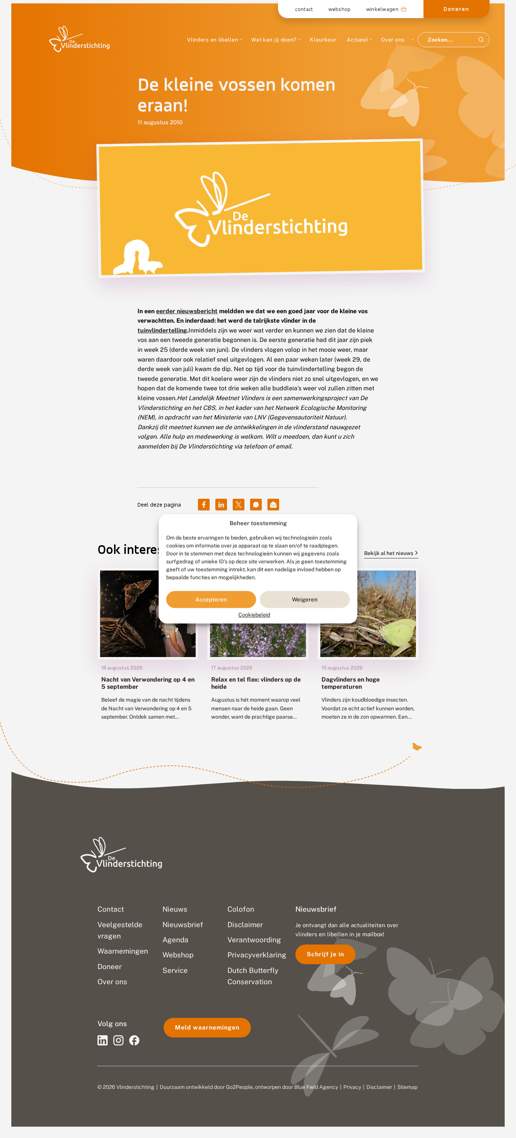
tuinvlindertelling (162, 330)
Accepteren (211, 599)
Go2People (239, 1087)
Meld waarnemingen (207, 1027)
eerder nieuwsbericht (187, 311)
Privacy (352, 1087)
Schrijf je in (325, 954)
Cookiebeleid (254, 615)
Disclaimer (379, 1087)
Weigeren (305, 599)
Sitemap (407, 1087)
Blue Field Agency (316, 1087)
